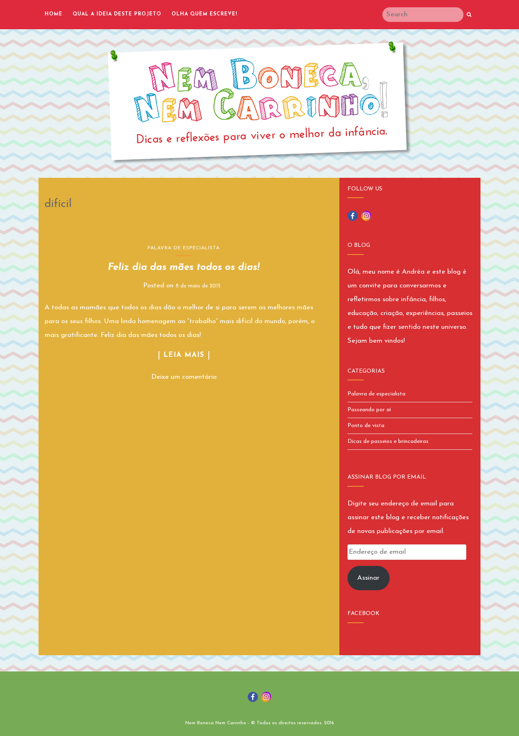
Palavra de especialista (184, 248)
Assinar (368, 577)
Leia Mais (183, 355)
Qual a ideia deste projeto (117, 14)
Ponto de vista (365, 426)
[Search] (468, 15)
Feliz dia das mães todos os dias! (184, 267)
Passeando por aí (369, 410)
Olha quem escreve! (204, 14)
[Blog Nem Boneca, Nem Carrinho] (259, 102)
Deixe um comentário (184, 376)
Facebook (363, 614)
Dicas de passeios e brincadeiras (388, 441)
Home (53, 14)
